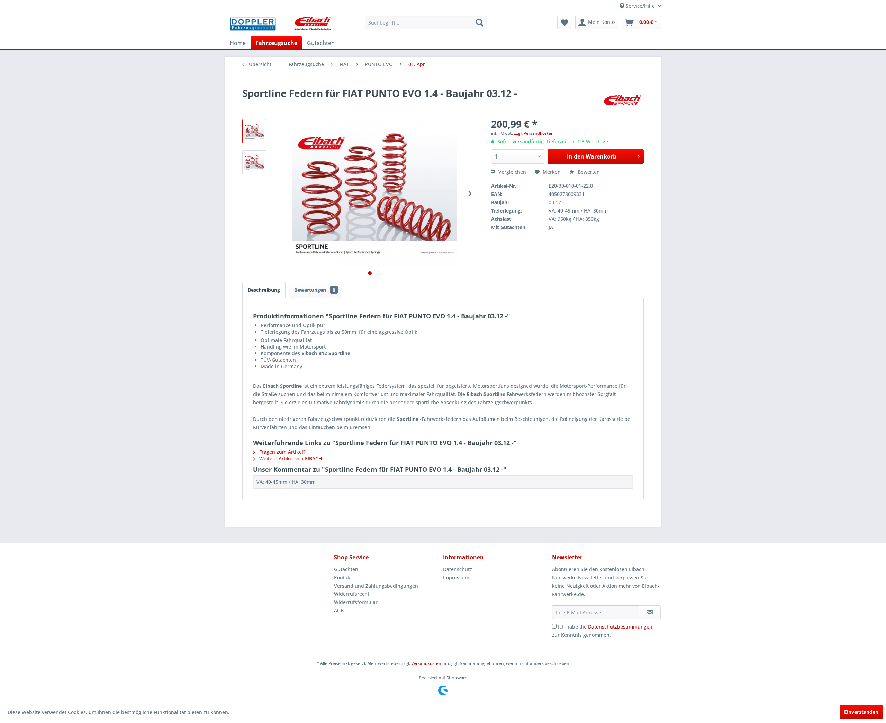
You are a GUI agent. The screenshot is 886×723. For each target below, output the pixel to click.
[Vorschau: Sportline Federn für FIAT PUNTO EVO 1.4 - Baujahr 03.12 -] (254, 131)
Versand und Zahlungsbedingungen (376, 585)
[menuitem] (426, 22)
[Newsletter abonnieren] (650, 612)
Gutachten (346, 569)
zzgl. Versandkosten (534, 133)
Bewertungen (314, 290)
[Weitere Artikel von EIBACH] (622, 100)
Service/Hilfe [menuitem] (640, 5)
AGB (339, 610)
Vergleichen (511, 172)
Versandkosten (426, 663)
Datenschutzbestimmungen (620, 626)
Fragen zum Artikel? (281, 452)
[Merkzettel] (564, 22)
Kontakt (343, 577)
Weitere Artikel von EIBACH (290, 458)
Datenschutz (457, 569)
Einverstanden (861, 711)
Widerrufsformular (356, 602)
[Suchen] (479, 22)
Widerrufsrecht (351, 593)
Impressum (456, 577)
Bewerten (588, 172)
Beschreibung (264, 290)
